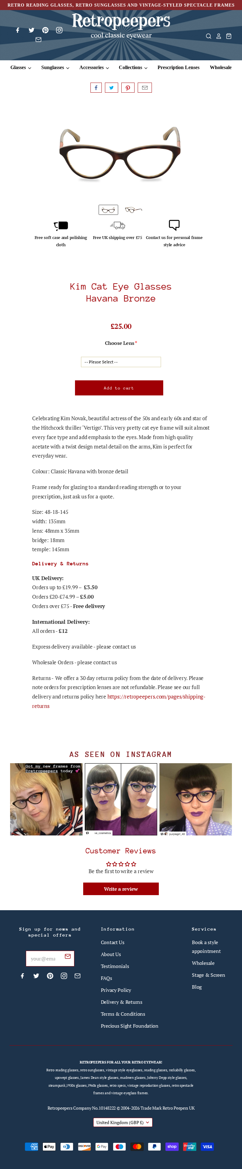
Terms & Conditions (123, 1013)
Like (96, 88)
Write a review (121, 888)
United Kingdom (120, 1122)
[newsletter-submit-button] (67, 957)
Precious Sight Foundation (129, 1025)
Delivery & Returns (121, 1001)
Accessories (92, 67)
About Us (111, 954)
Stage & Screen (208, 974)
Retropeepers (60, 1108)
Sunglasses (53, 67)
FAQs (106, 978)
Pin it (128, 88)
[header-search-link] (207, 36)
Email (145, 88)
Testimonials (115, 966)
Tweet (111, 88)
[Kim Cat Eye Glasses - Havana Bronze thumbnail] (133, 210)
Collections (131, 67)
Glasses (18, 67)
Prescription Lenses (178, 67)
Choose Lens (119, 343)
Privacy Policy (116, 990)
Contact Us (112, 942)
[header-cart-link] (227, 36)
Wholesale (221, 67)
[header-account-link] (217, 36)
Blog (197, 986)
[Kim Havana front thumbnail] (108, 210)
